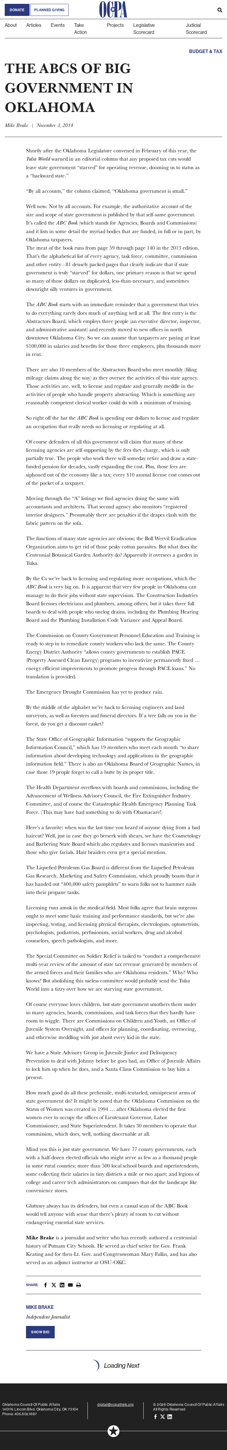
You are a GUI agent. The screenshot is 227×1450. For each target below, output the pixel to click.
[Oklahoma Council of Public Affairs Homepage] (113, 9)
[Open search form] (220, 9)
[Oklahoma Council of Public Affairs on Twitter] (162, 1416)
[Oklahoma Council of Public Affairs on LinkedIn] (169, 1416)
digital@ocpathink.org (115, 1404)
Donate (17, 10)
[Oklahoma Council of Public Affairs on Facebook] (155, 1416)
